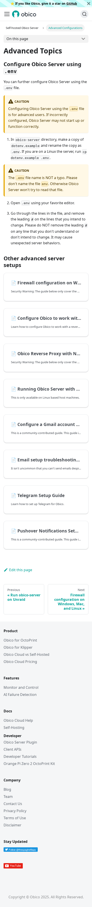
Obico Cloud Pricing (20, 661)
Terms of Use (15, 817)
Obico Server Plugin (20, 742)
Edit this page (20, 569)
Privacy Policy (15, 810)
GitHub (71, 3)
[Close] (88, 3)
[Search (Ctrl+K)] (84, 14)
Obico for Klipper (18, 647)
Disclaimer (12, 825)
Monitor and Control (21, 687)
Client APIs (12, 749)
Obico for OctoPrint (20, 640)
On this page (17, 38)
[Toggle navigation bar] (7, 14)
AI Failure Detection (20, 694)
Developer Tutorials (20, 756)
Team (8, 796)
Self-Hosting (14, 727)
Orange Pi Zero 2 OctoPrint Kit (29, 763)
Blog (7, 789)
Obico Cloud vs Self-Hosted (26, 654)
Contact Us (13, 803)
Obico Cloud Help (18, 720)
